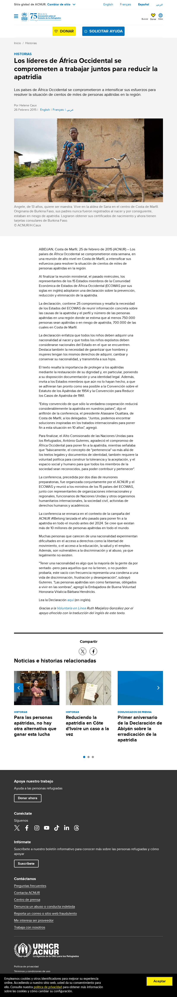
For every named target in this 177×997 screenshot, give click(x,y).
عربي (159, 4)
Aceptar (159, 981)
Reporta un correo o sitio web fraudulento (45, 913)
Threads (76, 828)
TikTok (56, 828)
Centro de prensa (27, 899)
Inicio (17, 43)
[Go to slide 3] (94, 758)
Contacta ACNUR (27, 892)
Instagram (37, 828)
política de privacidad (48, 987)
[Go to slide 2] (89, 758)
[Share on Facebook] (93, 651)
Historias (31, 43)
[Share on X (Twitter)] (82, 651)
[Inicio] (36, 17)
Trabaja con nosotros (29, 927)
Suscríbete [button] (26, 863)
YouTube (46, 828)
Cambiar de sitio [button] (58, 4)
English (108, 4)
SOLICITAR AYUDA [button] (106, 31)
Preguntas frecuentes (30, 885)
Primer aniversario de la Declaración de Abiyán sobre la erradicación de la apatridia (140, 728)
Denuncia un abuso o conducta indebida (44, 906)
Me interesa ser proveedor (34, 920)
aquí (70, 599)
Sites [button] (160, 18)
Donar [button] (153, 19)
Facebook (27, 828)
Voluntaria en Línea (71, 608)
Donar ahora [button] (27, 797)
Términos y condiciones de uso (32, 971)
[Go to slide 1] (85, 758)
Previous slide (18, 687)
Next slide (158, 687)
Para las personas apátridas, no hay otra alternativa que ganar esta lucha (35, 726)
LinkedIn (66, 828)
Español (143, 4)
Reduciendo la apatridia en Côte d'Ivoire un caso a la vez (87, 726)
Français (125, 4)
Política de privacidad (26, 966)
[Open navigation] (16, 16)
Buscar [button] (145, 18)
